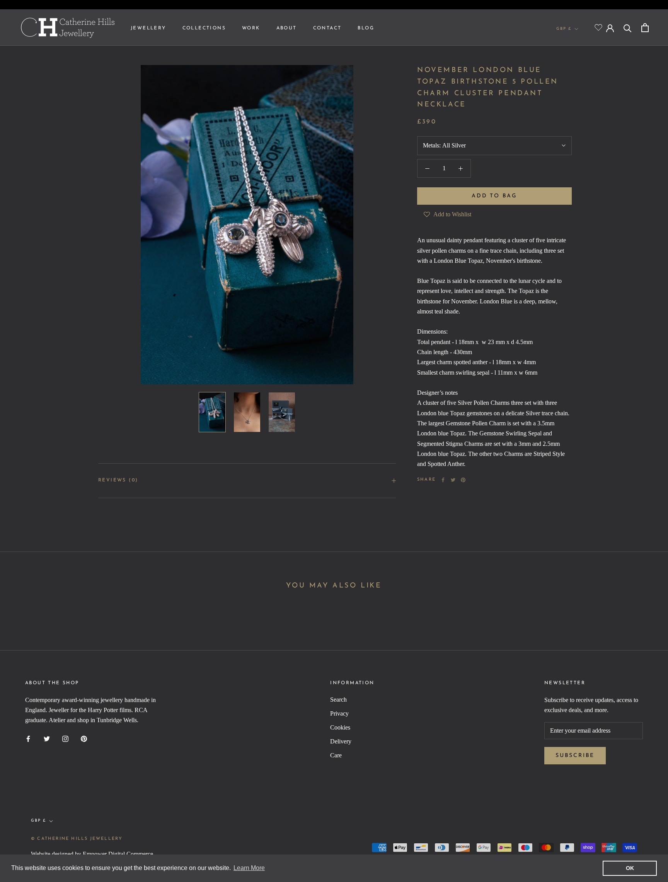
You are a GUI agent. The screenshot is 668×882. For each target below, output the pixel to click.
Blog (366, 28)
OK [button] (630, 868)
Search (338, 699)
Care (336, 755)
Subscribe (575, 756)
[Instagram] (65, 738)
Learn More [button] (249, 868)
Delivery (340, 741)
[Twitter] (453, 480)
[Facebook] (443, 480)
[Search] (628, 28)
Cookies (340, 727)
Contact (327, 28)
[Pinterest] (463, 480)
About (286, 28)
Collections (204, 28)
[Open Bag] (645, 27)
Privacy (339, 713)
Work (251, 28)
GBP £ (563, 29)
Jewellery (148, 28)
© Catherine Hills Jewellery (77, 839)
